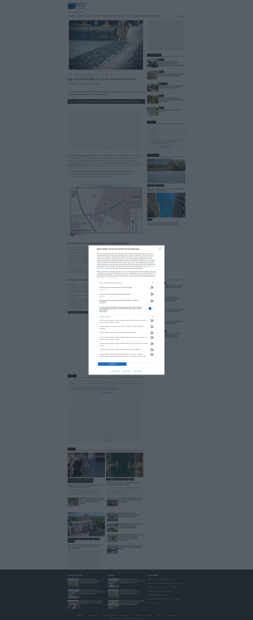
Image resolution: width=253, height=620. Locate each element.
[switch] (151, 287)
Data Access (126, 371)
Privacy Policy (137, 371)
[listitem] (126, 283)
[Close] (161, 249)
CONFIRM (112, 364)
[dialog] (126, 310)
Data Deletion (115, 371)
